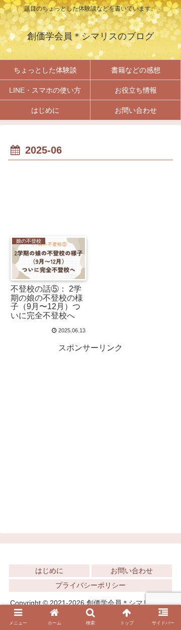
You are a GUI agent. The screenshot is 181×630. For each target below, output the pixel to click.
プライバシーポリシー (90, 585)
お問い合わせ (132, 571)
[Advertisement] (90, 194)
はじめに (49, 571)
